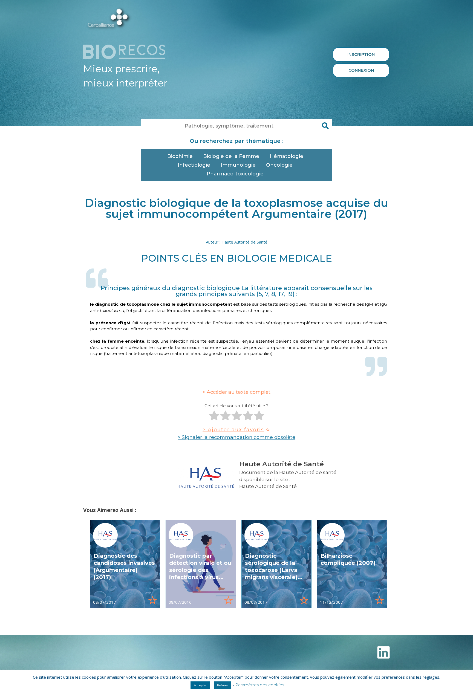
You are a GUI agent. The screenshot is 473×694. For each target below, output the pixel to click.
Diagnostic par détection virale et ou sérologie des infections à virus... (200, 566)
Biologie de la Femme (231, 156)
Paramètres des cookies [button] (259, 684)
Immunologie (238, 165)
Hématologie (286, 156)
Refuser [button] (222, 685)
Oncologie (279, 165)
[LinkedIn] (383, 652)
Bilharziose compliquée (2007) (348, 559)
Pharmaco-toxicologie (235, 174)
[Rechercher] (325, 126)
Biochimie (180, 156)
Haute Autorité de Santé (268, 486)
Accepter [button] (200, 685)
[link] (125, 564)
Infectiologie (194, 165)
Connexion (361, 70)
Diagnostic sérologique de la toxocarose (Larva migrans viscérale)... (273, 566)
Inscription (361, 54)
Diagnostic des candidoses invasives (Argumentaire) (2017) (124, 566)
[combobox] (230, 126)
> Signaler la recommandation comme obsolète (236, 437)
